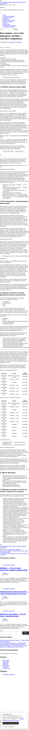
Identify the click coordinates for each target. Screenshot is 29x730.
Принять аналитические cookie (11, 723)
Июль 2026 (6, 661)
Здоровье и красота (8, 17)
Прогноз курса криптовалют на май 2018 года (11, 646)
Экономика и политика (9, 26)
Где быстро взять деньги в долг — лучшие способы (13, 642)
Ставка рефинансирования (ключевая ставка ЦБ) (12, 644)
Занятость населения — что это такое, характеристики (13, 615)
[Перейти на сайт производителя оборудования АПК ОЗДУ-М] (14, 3)
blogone (20, 42)
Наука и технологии (8, 21)
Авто (4, 14)
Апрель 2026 (6, 665)
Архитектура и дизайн (8, 16)
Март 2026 (5, 666)
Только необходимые (8, 726)
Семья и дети (6, 24)
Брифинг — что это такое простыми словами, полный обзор (14, 569)
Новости (5, 22)
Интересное (6, 18)
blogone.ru (2, 7)
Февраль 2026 (6, 668)
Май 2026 (5, 664)
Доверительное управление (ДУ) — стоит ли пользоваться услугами (14, 593)
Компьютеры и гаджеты (9, 20)
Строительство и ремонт (9, 25)
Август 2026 (6, 660)
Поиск (1, 630)
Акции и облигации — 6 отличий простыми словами (13, 645)
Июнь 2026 (6, 662)
